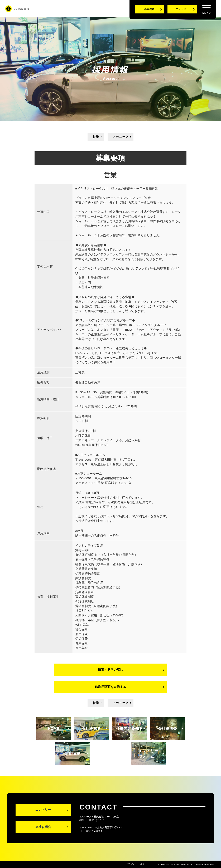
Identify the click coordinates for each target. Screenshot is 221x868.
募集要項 (149, 9)
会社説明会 (43, 827)
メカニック (120, 137)
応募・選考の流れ (110, 669)
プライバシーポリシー (137, 864)
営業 (96, 137)
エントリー (182, 9)
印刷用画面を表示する (110, 687)
